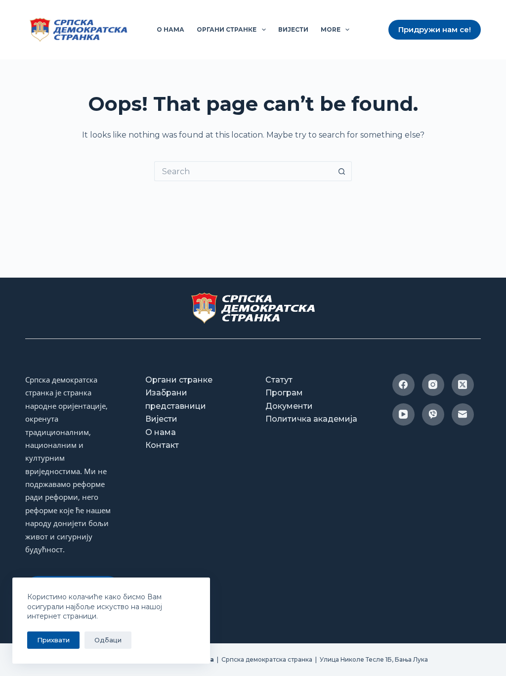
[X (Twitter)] (463, 385)
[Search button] (342, 171)
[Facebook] (403, 385)
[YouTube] (403, 414)
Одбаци (108, 640)
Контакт (162, 445)
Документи (289, 406)
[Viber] (433, 414)
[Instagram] (433, 385)
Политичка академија (311, 419)
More (330, 29)
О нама (170, 29)
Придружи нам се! (434, 29)
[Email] (463, 414)
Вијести (293, 29)
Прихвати (53, 640)
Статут (279, 380)
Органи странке (226, 29)
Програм (284, 392)
